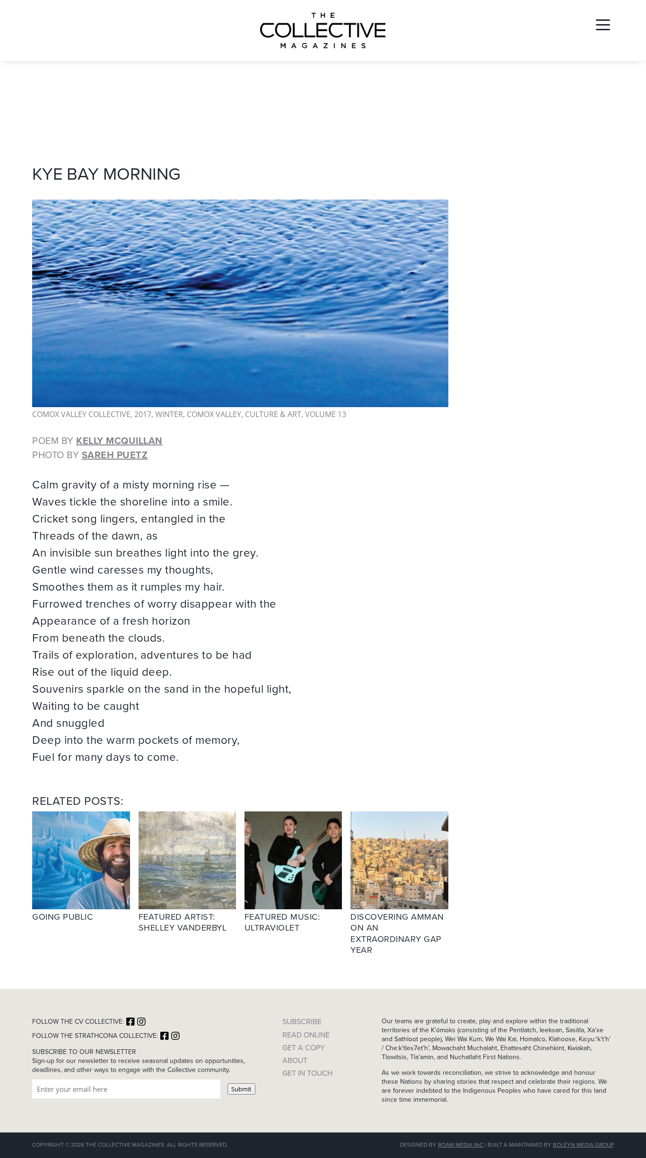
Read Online (306, 1034)
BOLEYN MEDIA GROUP (583, 1145)
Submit (241, 1089)
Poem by (97, 441)
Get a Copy (303, 1047)
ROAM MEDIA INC (460, 1145)
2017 (142, 414)
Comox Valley (214, 414)
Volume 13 (325, 414)
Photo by (90, 455)
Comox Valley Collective (81, 414)
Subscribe (302, 1021)
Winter (169, 414)
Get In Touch (307, 1073)
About (294, 1060)
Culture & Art (273, 414)
